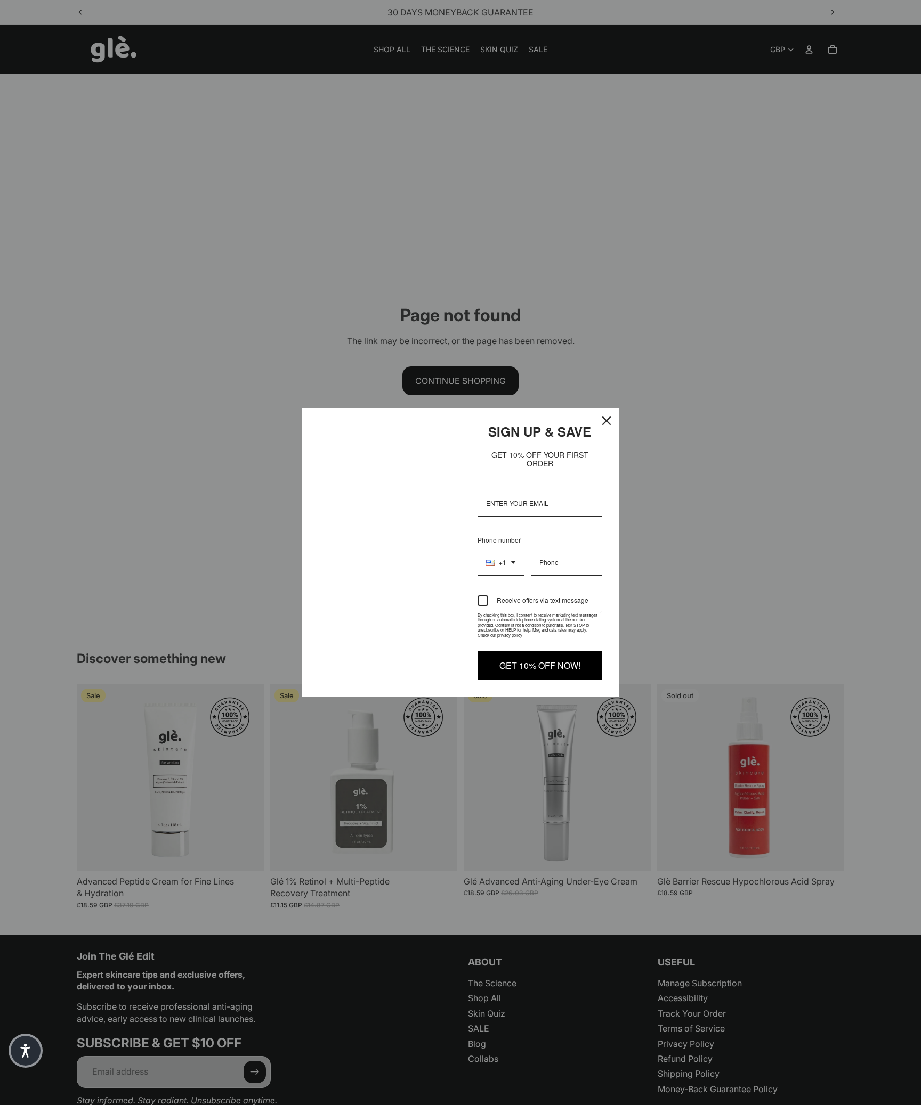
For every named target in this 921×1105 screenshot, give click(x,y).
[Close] (606, 420)
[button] (26, 1051)
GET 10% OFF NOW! (539, 665)
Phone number (499, 539)
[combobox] (501, 563)
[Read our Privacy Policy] (600, 617)
